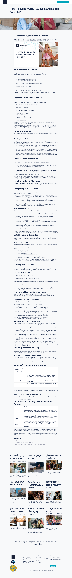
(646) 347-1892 (55, 557)
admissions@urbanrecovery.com (55, 563)
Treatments (30, 570)
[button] (53, 2)
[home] (10, 2)
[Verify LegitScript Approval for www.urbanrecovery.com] (13, 561)
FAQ (40, 570)
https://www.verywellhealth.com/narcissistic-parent (24, 442)
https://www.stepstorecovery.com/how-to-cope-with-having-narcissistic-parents (29, 444)
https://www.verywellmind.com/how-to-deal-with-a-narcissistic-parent (27, 440)
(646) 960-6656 (55, 559)
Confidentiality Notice (57, 570)
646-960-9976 (53, 561)
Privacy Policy (50, 570)
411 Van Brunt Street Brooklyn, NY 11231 (42, 558)
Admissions (35, 570)
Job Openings (44, 570)
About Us (24, 570)
